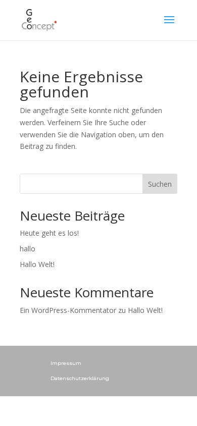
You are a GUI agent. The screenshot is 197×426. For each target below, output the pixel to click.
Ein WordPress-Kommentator (68, 310)
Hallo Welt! (37, 264)
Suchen (160, 184)
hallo (27, 248)
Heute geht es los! (49, 233)
